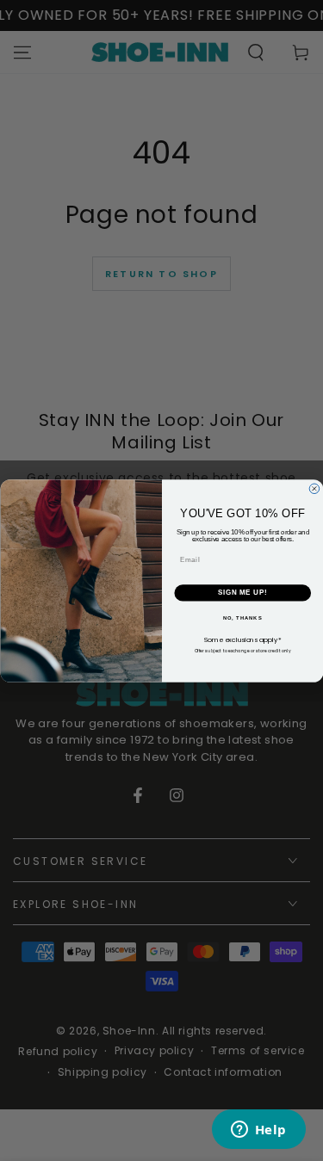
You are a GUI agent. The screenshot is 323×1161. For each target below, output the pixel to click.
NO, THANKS (242, 617)
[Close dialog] (314, 489)
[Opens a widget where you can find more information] (258, 1130)
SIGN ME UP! (242, 592)
